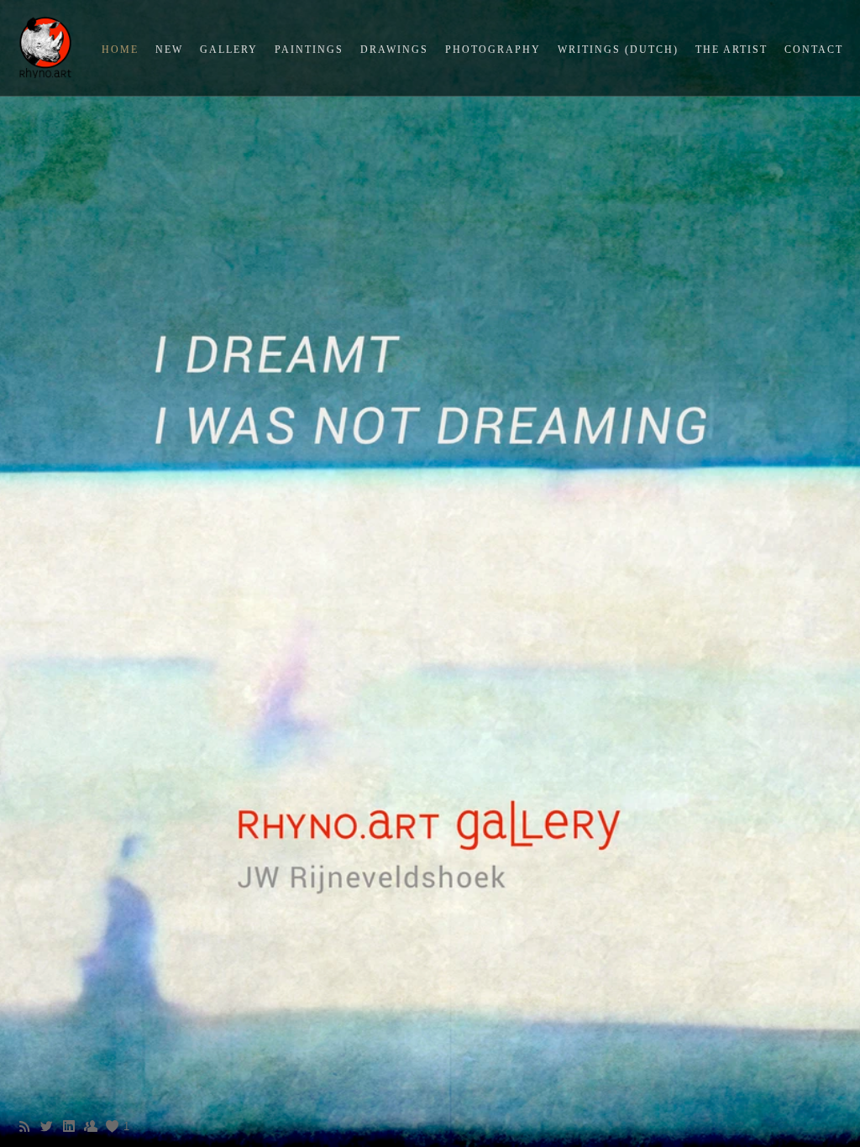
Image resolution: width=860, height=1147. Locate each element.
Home (120, 49)
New (169, 49)
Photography (493, 49)
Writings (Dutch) (618, 49)
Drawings (394, 49)
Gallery (229, 49)
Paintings (309, 49)
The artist (731, 49)
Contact (813, 49)
